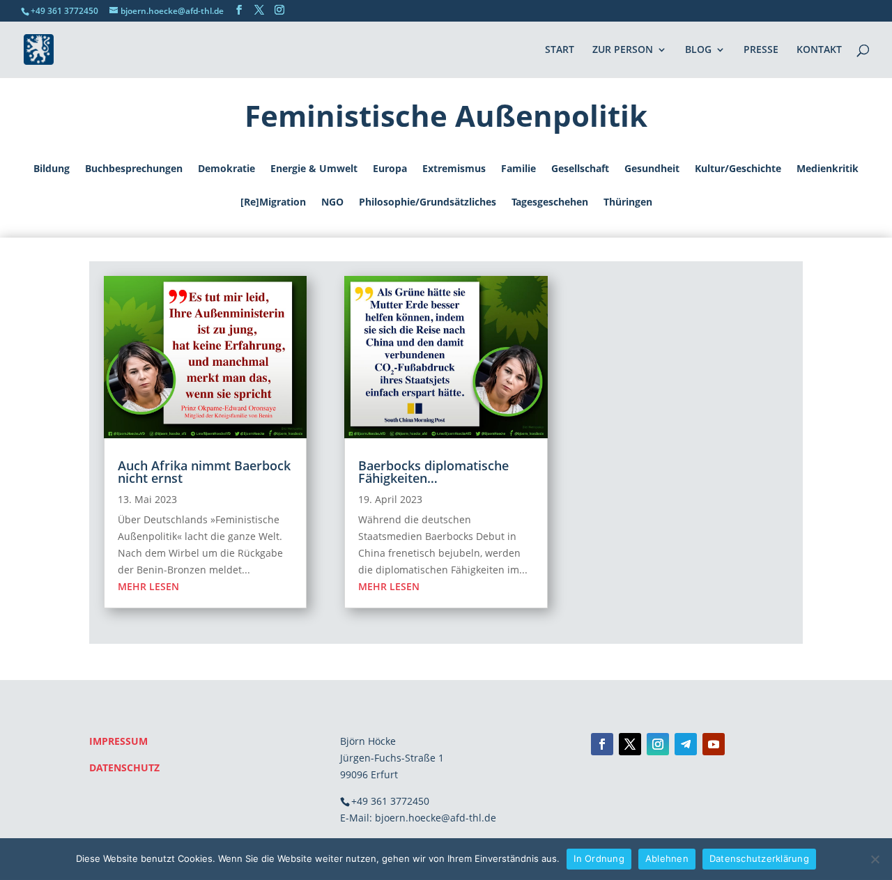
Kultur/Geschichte (738, 169)
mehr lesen (148, 586)
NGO (332, 202)
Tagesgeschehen (550, 202)
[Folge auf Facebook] (602, 744)
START (559, 50)
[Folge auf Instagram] (658, 744)
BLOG (698, 50)
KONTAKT (819, 50)
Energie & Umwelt (313, 169)
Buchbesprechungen (134, 169)
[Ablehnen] (875, 859)
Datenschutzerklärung (759, 858)
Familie (518, 169)
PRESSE (761, 50)
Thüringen (627, 202)
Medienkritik (828, 169)
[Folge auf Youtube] (713, 744)
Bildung (51, 169)
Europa (390, 169)
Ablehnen (667, 858)
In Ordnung (599, 858)
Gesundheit (651, 169)
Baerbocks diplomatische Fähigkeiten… (433, 471)
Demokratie (226, 169)
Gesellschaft (580, 169)
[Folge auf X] (630, 744)
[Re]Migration (273, 202)
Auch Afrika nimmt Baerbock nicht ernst (204, 471)
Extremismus (454, 169)
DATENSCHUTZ (124, 767)
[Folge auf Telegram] (686, 744)
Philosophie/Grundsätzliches (427, 202)
